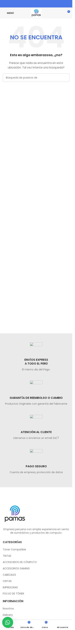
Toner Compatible (14, 549)
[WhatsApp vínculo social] (43, 3)
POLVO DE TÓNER (13, 593)
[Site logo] (36, 13)
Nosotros (8, 608)
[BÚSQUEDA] (65, 77)
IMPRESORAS (10, 587)
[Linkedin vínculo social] (38, 3)
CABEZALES (9, 575)
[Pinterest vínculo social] (33, 3)
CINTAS (7, 581)
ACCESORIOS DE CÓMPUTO (20, 562)
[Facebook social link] (29, 3)
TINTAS (7, 556)
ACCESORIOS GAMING (16, 568)
